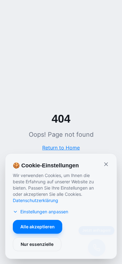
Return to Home (61, 148)
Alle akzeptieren (37, 226)
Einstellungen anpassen (44, 211)
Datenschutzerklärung (35, 200)
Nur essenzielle (37, 244)
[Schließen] (106, 164)
